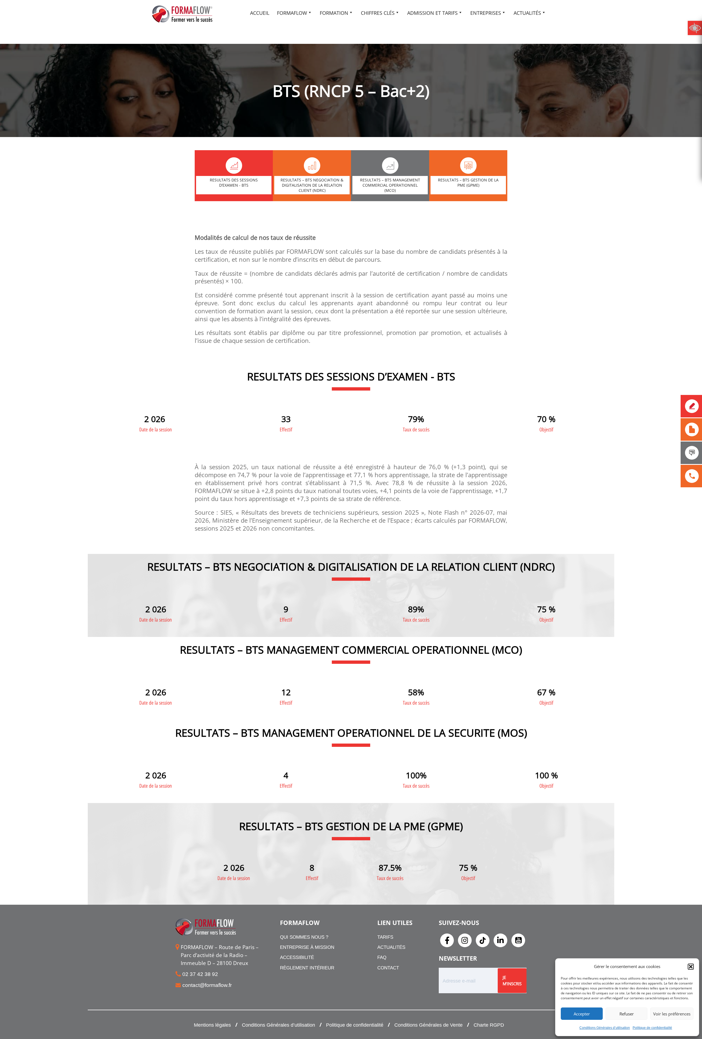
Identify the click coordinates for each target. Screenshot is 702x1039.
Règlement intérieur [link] (307, 967)
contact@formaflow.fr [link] (207, 985)
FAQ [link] (381, 957)
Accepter (582, 1014)
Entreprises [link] (485, 13)
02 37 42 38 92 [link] (200, 974)
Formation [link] (334, 13)
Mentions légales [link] (212, 1025)
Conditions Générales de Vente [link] (428, 1025)
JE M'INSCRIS (512, 980)
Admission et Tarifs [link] (432, 13)
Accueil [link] (259, 13)
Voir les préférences (671, 1014)
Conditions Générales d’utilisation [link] (604, 1028)
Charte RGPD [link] (489, 1025)
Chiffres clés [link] (378, 13)
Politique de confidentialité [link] (652, 1028)
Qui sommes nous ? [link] (304, 937)
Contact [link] (388, 967)
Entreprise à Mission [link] (307, 947)
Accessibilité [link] (297, 957)
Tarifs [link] (385, 937)
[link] (695, 28)
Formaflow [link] (292, 13)
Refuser (626, 1014)
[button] (690, 966)
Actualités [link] (527, 13)
